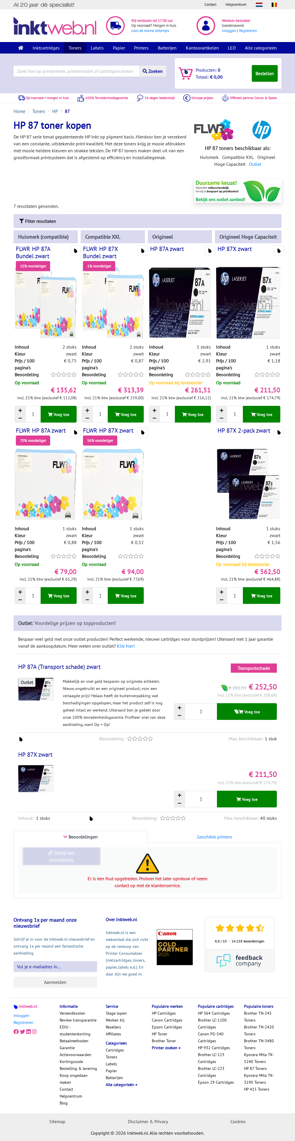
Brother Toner (164, 1040)
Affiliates (113, 1034)
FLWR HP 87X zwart (108, 430)
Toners (75, 48)
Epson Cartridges (167, 1027)
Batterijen (167, 48)
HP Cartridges (164, 1013)
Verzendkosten (72, 1013)
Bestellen (265, 73)
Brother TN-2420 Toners (259, 1030)
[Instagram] (34, 1031)
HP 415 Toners (256, 1089)
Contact (210, 4)
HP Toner (159, 1034)
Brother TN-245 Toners (258, 1017)
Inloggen (229, 30)
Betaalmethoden (74, 1040)
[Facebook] (16, 1031)
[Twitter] (22, 1031)
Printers (141, 48)
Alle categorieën (261, 48)
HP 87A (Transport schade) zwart (59, 667)
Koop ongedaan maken (74, 1079)
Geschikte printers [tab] (214, 837)
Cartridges (115, 1050)
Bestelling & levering (78, 1068)
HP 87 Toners (255, 1068)
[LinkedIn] (28, 1031)
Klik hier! (126, 646)
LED (232, 48)
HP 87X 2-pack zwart (244, 430)
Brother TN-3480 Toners (259, 1044)
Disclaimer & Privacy (148, 1121)
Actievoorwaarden (75, 1054)
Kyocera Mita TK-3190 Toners (259, 1079)
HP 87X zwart (235, 249)
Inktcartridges (46, 48)
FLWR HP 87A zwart (41, 430)
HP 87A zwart (167, 249)
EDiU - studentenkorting (75, 1030)
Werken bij (115, 1020)
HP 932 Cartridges (214, 1047)
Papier (119, 48)
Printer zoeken (165, 1047)
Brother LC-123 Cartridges (211, 1058)
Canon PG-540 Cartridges (211, 1037)
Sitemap (57, 1121)
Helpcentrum (236, 4)
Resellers (113, 1027)
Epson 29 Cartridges (216, 1082)
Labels (97, 48)
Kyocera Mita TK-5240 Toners (259, 1058)
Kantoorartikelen (202, 48)
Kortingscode (71, 1061)
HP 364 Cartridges (214, 1013)
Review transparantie (78, 1020)
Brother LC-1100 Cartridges (212, 1024)
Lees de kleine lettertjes (150, 30)
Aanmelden (55, 982)
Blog (64, 1103)
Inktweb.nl (28, 1006)
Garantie (67, 1047)
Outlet (255, 164)
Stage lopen (116, 1013)
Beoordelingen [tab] (82, 837)
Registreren (248, 30)
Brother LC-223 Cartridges (211, 1072)
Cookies (238, 1121)
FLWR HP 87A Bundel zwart (33, 252)
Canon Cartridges (167, 1020)
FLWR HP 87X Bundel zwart (100, 252)
